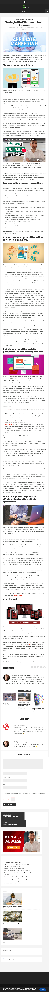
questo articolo (20, 285)
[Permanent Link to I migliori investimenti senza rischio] (12, 922)
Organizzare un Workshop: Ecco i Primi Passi (16, 881)
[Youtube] (22, 11)
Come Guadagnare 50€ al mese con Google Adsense (18, 879)
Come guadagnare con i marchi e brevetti (12, 906)
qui (30, 644)
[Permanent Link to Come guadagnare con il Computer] (9, 700)
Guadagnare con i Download (12, 866)
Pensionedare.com (10, 664)
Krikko (16, 741)
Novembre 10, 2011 (14, 27)
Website (5, 784)
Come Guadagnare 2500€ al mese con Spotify (17, 864)
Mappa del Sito (7, 950)
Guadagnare (29, 19)
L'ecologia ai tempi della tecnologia (27, 724)
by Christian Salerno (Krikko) (30, 27)
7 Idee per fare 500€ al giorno (13, 862)
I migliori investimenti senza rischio (11, 923)
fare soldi (6, 668)
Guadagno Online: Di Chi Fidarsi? (13, 883)
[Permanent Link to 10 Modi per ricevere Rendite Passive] (12, 939)
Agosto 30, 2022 (21, 708)
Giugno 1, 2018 (6, 704)
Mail (6, 777)
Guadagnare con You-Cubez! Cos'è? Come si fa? (17, 870)
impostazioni (5, 990)
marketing (11, 668)
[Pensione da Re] (24, 11)
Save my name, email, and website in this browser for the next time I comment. (25, 793)
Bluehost (7, 409)
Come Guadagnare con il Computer (14, 868)
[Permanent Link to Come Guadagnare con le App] (38, 706)
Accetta (42, 989)
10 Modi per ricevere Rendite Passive (11, 941)
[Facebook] (20, 11)
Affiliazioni (20, 19)
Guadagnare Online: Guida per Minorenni (16, 877)
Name (7, 771)
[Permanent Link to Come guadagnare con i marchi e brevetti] (12, 904)
